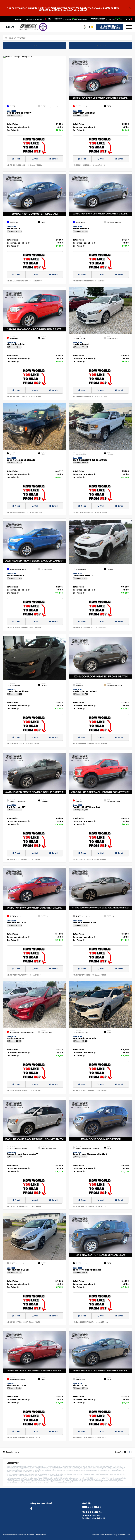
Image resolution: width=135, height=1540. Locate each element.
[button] (130, 78)
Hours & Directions (109, 28)
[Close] (130, 8)
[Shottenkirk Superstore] (29, 27)
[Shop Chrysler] (9, 27)
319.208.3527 (21, 19)
